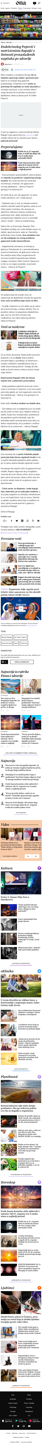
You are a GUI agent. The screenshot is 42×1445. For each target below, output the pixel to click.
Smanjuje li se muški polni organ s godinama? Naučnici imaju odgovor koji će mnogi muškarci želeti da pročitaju (21, 777)
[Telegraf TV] (29, 1426)
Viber (15, 532)
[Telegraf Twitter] (18, 1426)
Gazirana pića (7, 643)
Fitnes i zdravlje (6, 42)
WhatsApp (6, 532)
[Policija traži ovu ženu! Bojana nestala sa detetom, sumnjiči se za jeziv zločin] (9, 346)
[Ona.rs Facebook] (13, 1426)
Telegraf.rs (6, 3)
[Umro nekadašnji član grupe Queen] (9, 924)
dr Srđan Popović (21, 637)
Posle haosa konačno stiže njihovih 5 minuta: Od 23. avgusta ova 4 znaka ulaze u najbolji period (19, 786)
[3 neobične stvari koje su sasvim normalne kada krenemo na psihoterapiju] (9, 1030)
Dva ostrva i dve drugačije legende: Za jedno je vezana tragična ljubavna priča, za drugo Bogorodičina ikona (21, 767)
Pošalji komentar (22, 662)
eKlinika (7, 971)
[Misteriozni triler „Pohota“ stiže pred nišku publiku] (9, 953)
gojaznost (29, 135)
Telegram (23, 532)
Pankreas (24, 643)
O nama (8, 1433)
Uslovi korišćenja (31, 625)
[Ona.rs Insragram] (24, 1426)
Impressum (22, 1433)
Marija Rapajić (7, 637)
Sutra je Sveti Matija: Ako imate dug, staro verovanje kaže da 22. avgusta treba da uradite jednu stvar (19, 805)
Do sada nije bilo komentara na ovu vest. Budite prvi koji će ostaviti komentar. (20, 656)
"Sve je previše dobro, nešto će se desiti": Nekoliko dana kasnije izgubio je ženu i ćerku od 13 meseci (20, 795)
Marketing (14, 1433)
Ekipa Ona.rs (8, 64)
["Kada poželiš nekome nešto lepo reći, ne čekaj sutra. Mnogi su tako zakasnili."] (9, 910)
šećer (16, 643)
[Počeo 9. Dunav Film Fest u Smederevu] (21, 882)
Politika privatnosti (18, 1437)
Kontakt (27, 1437)
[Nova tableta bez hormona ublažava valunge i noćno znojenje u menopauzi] (9, 1016)
